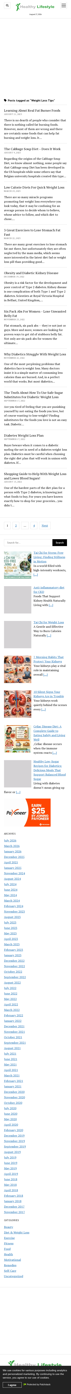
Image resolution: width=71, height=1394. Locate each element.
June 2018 (10, 1179)
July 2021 (10, 1054)
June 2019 (10, 1163)
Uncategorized (13, 1276)
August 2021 (12, 1048)
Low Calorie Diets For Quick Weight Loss (34, 187)
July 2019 (10, 1157)
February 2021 (13, 1081)
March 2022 (12, 1010)
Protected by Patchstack (38, 1384)
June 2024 (10, 890)
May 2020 (10, 1119)
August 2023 (12, 917)
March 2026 (12, 846)
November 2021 (14, 1032)
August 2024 (12, 879)
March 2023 (12, 944)
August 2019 (12, 1152)
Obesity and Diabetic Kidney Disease (31, 273)
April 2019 (11, 1174)
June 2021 (10, 1059)
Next (45, 526)
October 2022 (13, 972)
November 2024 (14, 873)
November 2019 (14, 1141)
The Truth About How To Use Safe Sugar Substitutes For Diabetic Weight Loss (33, 394)
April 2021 (11, 1070)
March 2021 (12, 1075)
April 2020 (11, 1125)
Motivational (12, 1260)
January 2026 (12, 851)
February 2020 (13, 1130)
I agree (12, 1385)
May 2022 (10, 999)
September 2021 (15, 1043)
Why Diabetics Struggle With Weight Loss (35, 354)
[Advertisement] (35, 57)
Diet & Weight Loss (16, 1232)
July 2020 (10, 1108)
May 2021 (10, 1064)
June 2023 (10, 928)
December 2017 (14, 1207)
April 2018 (11, 1190)
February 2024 (13, 906)
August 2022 (12, 983)
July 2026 (10, 840)
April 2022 (11, 1004)
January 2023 (12, 955)
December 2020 (14, 1092)
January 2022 (12, 1021)
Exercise (9, 1238)
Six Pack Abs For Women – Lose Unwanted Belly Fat (35, 313)
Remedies (10, 1265)
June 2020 (10, 1114)
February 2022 (13, 1015)
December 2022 (14, 961)
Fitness (8, 1243)
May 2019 (10, 1168)
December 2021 (14, 1026)
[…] (35, 574)
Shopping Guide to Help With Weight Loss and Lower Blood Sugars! (35, 476)
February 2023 (13, 950)
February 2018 (13, 1196)
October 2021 (13, 1037)
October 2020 (13, 1103)
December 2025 (14, 857)
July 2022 (10, 988)
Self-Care (10, 1271)
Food (7, 1249)
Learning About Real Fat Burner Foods (32, 110)
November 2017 (14, 1212)
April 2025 (11, 862)
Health (8, 1254)
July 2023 (10, 922)
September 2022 (15, 977)
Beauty (8, 1227)
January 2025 (12, 868)
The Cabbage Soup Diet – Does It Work (32, 149)
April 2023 (11, 939)
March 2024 (12, 901)
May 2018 (10, 1185)
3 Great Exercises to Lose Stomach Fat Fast (32, 232)
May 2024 (10, 895)
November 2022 (14, 966)
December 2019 (14, 1136)
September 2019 (15, 1146)
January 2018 (12, 1201)
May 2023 (10, 933)
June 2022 (10, 993)
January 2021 (12, 1086)
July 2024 (10, 884)
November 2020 (14, 1097)
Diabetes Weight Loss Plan (24, 435)
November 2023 (14, 911)
